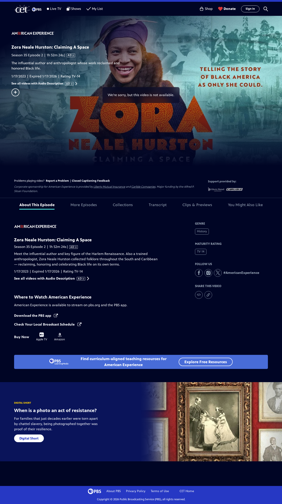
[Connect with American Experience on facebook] (199, 273)
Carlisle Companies (143, 187)
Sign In (250, 9)
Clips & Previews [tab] (197, 204)
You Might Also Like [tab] (245, 204)
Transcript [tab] (158, 204)
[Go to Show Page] (146, 33)
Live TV (55, 9)
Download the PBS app (33, 315)
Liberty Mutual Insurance (109, 187)
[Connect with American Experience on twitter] (218, 273)
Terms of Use (160, 491)
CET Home (187, 491)
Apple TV (41, 336)
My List (97, 9)
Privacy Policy (135, 491)
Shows (76, 9)
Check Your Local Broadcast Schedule (45, 324)
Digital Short (29, 438)
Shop (209, 9)
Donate (230, 9)
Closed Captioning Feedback (91, 181)
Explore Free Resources (205, 361)
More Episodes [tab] (83, 204)
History (202, 231)
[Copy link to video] (208, 295)
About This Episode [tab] (37, 204)
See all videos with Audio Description (40, 84)
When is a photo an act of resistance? (55, 410)
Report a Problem (57, 181)
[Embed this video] (199, 295)
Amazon (59, 337)
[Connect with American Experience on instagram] (208, 273)
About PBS (113, 491)
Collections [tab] (123, 204)
